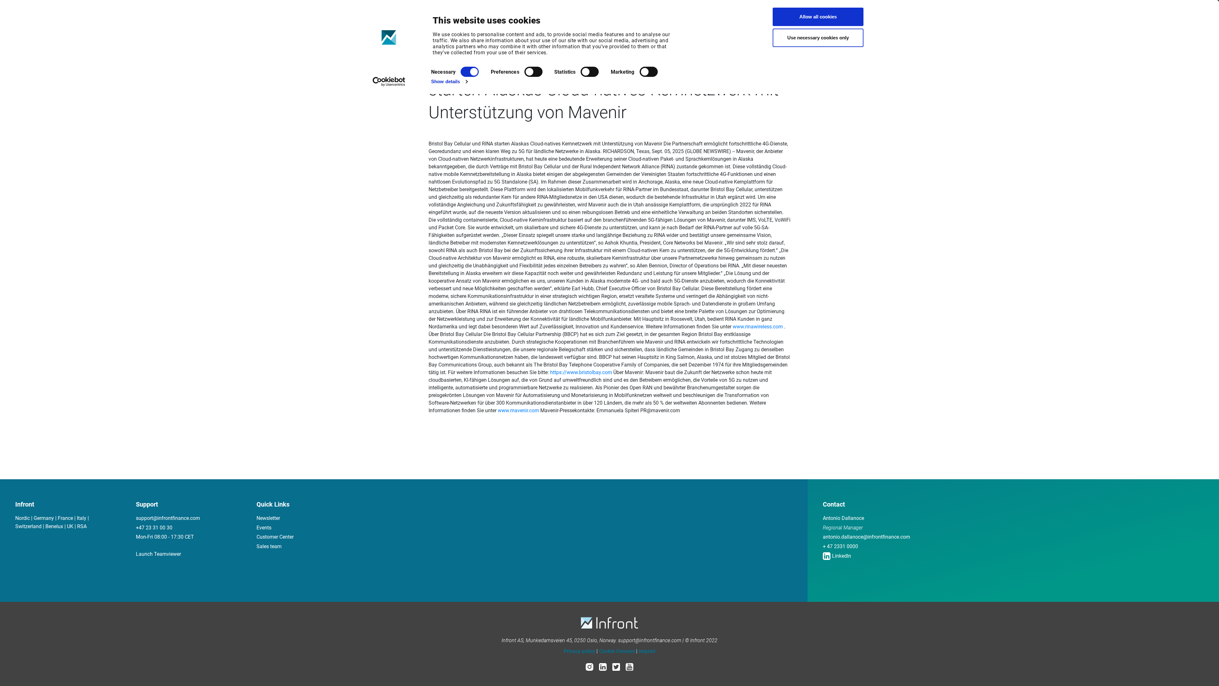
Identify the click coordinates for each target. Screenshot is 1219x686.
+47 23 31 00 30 (154, 528)
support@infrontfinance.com (168, 518)
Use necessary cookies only (818, 37)
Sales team (269, 546)
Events (263, 528)
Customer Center (275, 537)
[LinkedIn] (603, 666)
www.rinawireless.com (758, 327)
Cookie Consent (617, 651)
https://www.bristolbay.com (581, 372)
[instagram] (589, 666)
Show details (445, 81)
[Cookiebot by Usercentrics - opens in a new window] (389, 81)
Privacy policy (579, 651)
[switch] (533, 72)
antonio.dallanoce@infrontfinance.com (866, 537)
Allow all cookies (818, 16)
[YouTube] (629, 666)
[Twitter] (616, 666)
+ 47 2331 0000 (840, 546)
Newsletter (268, 518)
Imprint (647, 651)
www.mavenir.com (518, 410)
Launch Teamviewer (158, 554)
